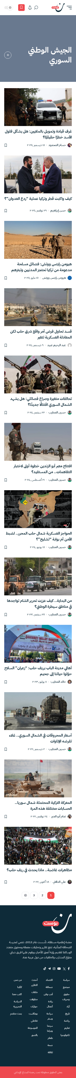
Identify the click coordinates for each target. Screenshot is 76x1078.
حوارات (34, 1006)
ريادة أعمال (50, 1004)
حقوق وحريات (66, 996)
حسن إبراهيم (58, 210)
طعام (50, 1038)
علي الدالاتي (59, 882)
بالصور (34, 1035)
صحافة (49, 987)
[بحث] (36, 7)
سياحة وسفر (49, 1016)
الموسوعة (33, 1028)
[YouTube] (59, 968)
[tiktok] (44, 968)
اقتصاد (49, 980)
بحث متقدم (16, 1014)
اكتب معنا (17, 994)
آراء (68, 1006)
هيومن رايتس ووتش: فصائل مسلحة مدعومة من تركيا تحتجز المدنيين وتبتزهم (41, 267)
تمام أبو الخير (58, 816)
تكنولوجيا (65, 1035)
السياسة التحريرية (17, 1004)
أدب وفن (48, 994)
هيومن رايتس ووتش (54, 278)
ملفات (34, 992)
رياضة (67, 1021)
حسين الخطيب (57, 412)
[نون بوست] (58, 7)
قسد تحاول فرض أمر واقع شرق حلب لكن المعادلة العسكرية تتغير (41, 334)
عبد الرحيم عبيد (56, 345)
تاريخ (67, 1014)
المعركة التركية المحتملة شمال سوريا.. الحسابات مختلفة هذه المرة (43, 805)
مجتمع (66, 987)
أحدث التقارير (34, 982)
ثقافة (50, 1052)
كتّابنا (19, 987)
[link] (7, 55)
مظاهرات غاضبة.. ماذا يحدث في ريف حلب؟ (39, 870)
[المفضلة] (21, 7)
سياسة (66, 980)
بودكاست (33, 1014)
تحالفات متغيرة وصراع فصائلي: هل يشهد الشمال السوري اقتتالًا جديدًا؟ (41, 401)
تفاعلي (34, 1021)
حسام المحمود (57, 145)
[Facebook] (69, 968)
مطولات (34, 999)
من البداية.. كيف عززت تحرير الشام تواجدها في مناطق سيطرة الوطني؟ (39, 603)
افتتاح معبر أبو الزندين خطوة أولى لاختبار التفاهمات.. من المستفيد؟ (43, 469)
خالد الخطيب (58, 682)
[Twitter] (64, 968)
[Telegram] (49, 968)
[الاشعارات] (30, 7)
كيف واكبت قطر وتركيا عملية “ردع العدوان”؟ (38, 198)
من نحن (18, 980)
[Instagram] (54, 968)
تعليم (67, 1028)
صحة (50, 1045)
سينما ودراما (50, 1028)
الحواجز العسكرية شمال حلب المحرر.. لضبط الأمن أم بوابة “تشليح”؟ (39, 536)
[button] (68, 7)
